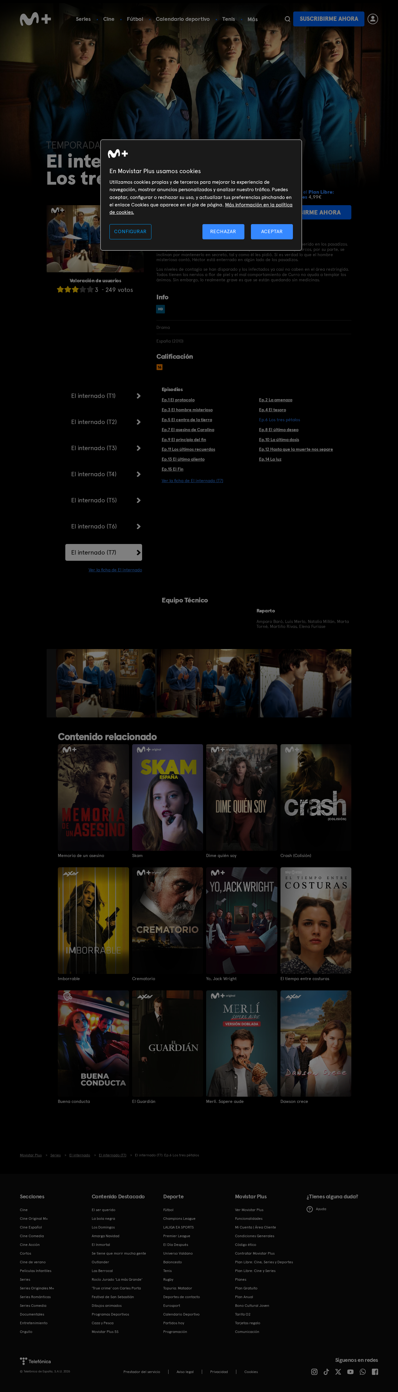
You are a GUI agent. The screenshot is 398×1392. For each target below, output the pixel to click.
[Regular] (75, 289)
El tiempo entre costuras (304, 978)
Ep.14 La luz (270, 459)
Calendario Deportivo (181, 1314)
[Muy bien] (90, 289)
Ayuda (321, 1209)
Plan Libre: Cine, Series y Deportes (264, 1262)
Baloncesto (172, 1262)
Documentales (32, 1314)
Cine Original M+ (34, 1218)
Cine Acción (30, 1244)
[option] (106, 683)
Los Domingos (103, 1227)
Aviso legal (185, 1372)
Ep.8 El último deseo (278, 429)
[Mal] (67, 289)
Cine (108, 19)
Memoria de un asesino (81, 855)
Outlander (100, 1262)
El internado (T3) (94, 448)
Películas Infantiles (35, 1271)
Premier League (176, 1236)
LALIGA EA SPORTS (178, 1227)
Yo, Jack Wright (221, 978)
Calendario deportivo (183, 19)
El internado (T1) (93, 395)
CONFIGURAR (130, 231)
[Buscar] (287, 19)
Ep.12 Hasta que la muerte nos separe (296, 449)
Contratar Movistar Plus (255, 1253)
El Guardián (143, 1101)
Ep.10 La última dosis (279, 439)
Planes (240, 1279)
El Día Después (175, 1244)
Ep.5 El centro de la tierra (187, 419)
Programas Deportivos (110, 1314)
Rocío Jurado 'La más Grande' (117, 1279)
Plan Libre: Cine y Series (255, 1271)
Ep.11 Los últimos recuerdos (188, 449)
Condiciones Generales (254, 1236)
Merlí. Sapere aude (225, 1101)
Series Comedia (33, 1305)
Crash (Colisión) (295, 855)
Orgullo (26, 1332)
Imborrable (69, 978)
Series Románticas (35, 1297)
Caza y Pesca (102, 1323)
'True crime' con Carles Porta (116, 1288)
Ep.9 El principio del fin (184, 439)
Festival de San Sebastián (113, 1297)
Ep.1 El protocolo (178, 399)
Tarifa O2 (243, 1314)
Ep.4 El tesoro (272, 409)
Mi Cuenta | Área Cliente (255, 1227)
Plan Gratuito (246, 1288)
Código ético (245, 1244)
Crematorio (143, 978)
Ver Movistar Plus (249, 1210)
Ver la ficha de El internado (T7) (192, 480)
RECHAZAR (223, 231)
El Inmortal (101, 1244)
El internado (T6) (94, 526)
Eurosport (171, 1305)
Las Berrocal (102, 1271)
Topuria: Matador (177, 1288)
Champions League (179, 1218)
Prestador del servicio (141, 1372)
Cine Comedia (32, 1236)
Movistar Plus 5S (105, 1332)
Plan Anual (244, 1297)
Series (83, 19)
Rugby (168, 1279)
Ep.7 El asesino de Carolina (188, 429)
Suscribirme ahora (329, 18)
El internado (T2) (94, 422)
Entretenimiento (34, 1323)
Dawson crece (294, 1101)
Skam (137, 855)
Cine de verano (33, 1262)
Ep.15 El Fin (172, 469)
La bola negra (103, 1218)
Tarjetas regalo (247, 1323)
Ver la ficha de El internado (115, 569)
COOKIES (251, 1372)
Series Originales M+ (37, 1288)
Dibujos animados (107, 1305)
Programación (175, 1332)
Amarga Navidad (105, 1236)
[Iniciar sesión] (373, 19)
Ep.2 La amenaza (275, 399)
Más (253, 19)
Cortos (25, 1253)
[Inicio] (35, 19)
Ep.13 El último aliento (183, 459)
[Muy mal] (60, 289)
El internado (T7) (93, 552)
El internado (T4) (94, 474)
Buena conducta (74, 1101)
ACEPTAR (272, 231)
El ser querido (103, 1210)
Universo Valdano (178, 1253)
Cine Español (31, 1227)
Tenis (228, 19)
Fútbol (135, 19)
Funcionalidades (248, 1218)
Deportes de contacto (181, 1297)
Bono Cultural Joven (252, 1305)
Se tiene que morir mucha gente (119, 1253)
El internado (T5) (94, 500)
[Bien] (82, 289)
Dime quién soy (221, 855)
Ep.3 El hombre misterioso (187, 409)
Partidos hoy (173, 1323)
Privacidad (219, 1372)
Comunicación (247, 1332)
